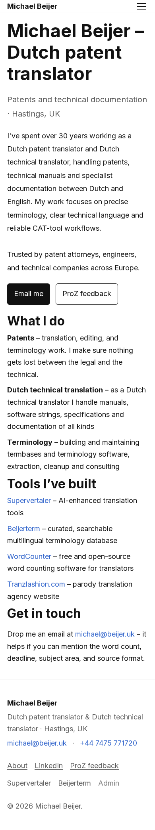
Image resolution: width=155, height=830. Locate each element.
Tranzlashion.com (36, 584)
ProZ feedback (86, 293)
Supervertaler (29, 500)
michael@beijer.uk (105, 634)
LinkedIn (49, 765)
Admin (108, 783)
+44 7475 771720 (108, 743)
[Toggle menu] (141, 6)
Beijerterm (23, 528)
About (17, 765)
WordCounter (29, 556)
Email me (28, 293)
